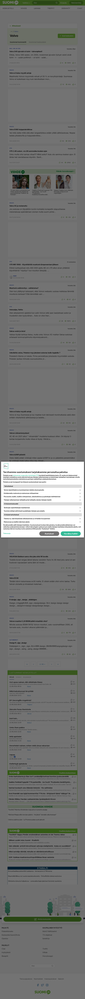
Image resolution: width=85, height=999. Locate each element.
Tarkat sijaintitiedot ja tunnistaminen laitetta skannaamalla (24, 490)
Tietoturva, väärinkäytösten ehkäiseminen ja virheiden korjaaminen (27, 518)
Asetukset (49, 533)
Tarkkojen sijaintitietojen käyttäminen (17, 508)
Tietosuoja (6, 533)
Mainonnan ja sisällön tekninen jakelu (17, 522)
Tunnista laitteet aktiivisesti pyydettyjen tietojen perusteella (24, 511)
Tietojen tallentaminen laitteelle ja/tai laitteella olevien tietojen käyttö (27, 500)
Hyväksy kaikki (71, 533)
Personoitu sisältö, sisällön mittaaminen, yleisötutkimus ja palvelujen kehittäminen (32, 496)
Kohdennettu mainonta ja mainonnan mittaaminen (21, 493)
